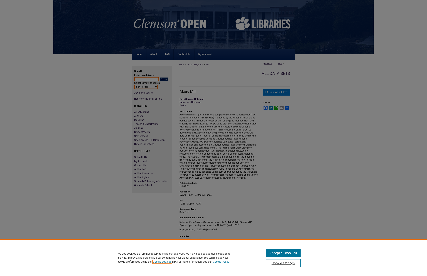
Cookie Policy (221, 261)
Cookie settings (162, 261)
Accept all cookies (283, 253)
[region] (213, 257)
